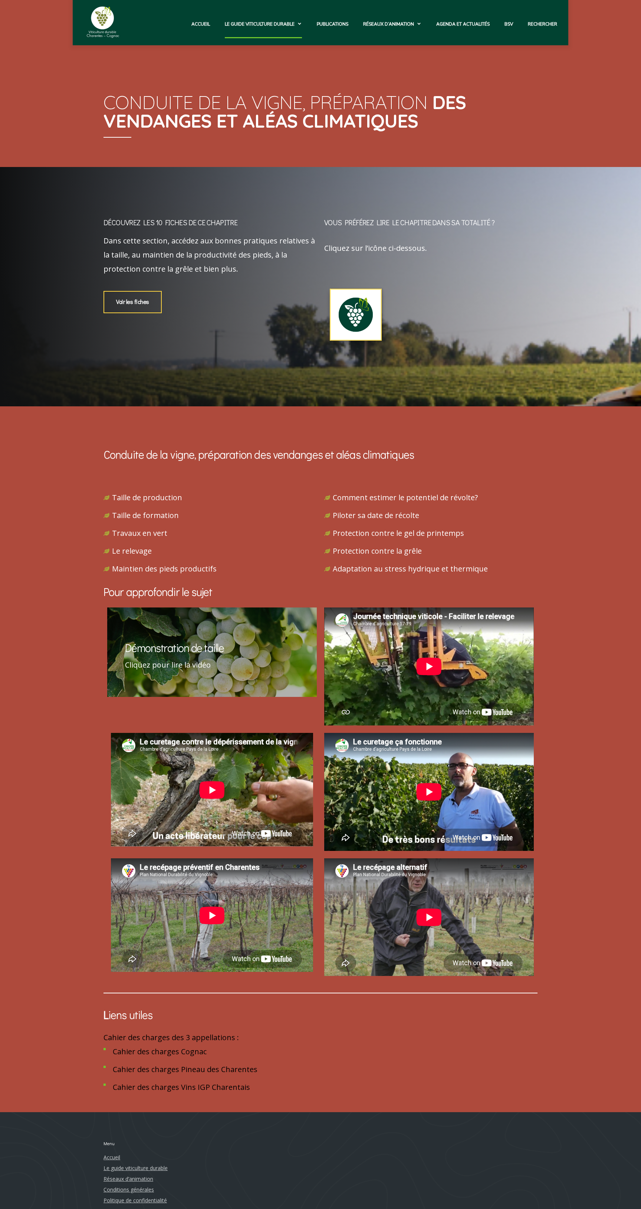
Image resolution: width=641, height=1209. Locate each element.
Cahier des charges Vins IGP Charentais (181, 1087)
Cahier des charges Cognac (160, 1051)
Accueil (200, 24)
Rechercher (542, 24)
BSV (508, 24)
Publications (332, 24)
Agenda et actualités (463, 24)
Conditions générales (128, 1189)
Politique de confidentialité (135, 1200)
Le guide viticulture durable (260, 24)
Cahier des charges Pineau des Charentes (185, 1069)
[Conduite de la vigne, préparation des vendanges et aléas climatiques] (356, 317)
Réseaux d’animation (388, 24)
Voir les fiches (132, 301)
